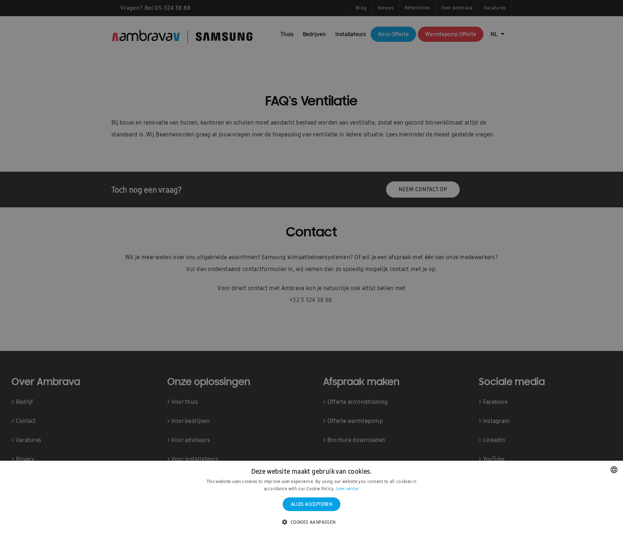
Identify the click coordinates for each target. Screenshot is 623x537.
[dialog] (311, 268)
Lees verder (347, 489)
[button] (311, 522)
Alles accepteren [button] (311, 504)
